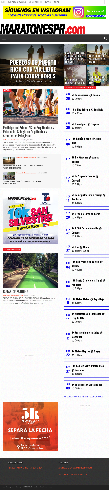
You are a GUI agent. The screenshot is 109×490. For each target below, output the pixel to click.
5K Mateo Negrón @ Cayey (86, 351)
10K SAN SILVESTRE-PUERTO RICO (74, 474)
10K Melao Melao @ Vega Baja (88, 299)
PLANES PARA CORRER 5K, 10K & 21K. (25, 468)
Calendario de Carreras (17, 2)
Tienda (56, 2)
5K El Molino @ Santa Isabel (87, 384)
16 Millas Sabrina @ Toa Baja (87, 109)
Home (3, 2)
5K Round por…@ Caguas (85, 124)
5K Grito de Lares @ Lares (86, 214)
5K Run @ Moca (80, 247)
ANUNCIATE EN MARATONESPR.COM (75, 468)
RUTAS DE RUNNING (15, 291)
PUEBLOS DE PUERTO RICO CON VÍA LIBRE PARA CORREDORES (23, 167)
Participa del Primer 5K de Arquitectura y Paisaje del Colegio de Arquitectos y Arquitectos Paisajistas (28, 131)
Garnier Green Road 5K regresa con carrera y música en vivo (22, 182)
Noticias (48, 2)
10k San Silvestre (35, 2)
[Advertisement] (30, 330)
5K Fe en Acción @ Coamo (86, 95)
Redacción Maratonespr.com (13, 140)
